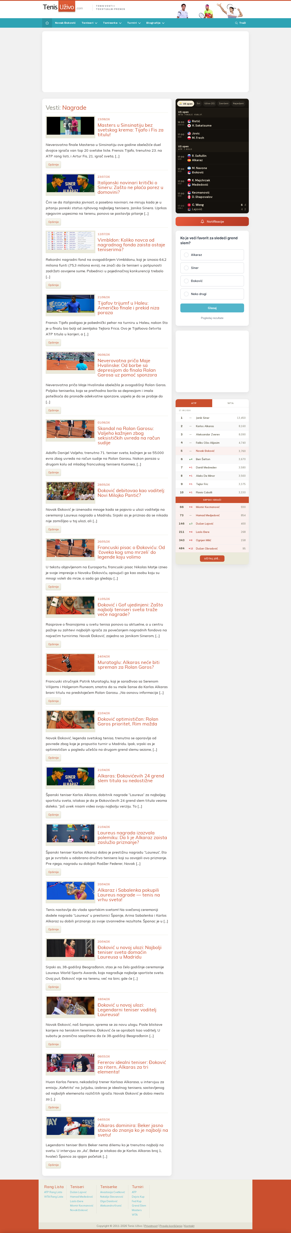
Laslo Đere (76, 1201)
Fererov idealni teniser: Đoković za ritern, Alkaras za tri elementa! (132, 1067)
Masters (137, 1210)
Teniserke (110, 22)
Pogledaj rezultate (212, 318)
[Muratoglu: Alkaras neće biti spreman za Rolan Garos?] (70, 664)
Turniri (132, 22)
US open (187, 103)
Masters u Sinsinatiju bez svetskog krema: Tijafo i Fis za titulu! (131, 129)
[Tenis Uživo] (65, 7)
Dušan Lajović (78, 1192)
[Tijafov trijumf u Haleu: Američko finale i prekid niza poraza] (70, 305)
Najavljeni (238, 103)
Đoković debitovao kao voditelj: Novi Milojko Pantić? (131, 492)
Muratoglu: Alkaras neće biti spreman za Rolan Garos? (129, 664)
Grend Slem (139, 1205)
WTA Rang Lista (53, 1196)
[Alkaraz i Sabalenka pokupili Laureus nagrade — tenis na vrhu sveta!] (70, 892)
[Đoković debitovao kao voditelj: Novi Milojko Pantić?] (70, 492)
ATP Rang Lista (53, 1192)
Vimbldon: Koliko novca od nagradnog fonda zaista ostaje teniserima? (131, 244)
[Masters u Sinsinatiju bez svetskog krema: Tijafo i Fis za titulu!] (70, 127)
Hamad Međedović (81, 1196)
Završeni (223, 103)
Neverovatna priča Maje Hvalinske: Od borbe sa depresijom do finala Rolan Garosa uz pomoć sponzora (127, 367)
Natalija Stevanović (111, 1196)
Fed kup (137, 1201)
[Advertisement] (145, 61)
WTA (230, 403)
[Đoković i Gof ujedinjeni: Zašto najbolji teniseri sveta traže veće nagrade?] (70, 607)
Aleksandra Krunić (111, 1205)
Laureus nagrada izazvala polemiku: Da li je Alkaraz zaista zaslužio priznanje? (132, 837)
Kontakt (189, 1225)
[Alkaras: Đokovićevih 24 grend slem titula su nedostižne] (70, 778)
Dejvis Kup (138, 1196)
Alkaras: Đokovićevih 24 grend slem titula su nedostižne (131, 778)
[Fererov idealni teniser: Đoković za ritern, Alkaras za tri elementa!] (70, 1064)
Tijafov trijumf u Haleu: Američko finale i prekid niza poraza (128, 307)
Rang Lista (54, 1186)
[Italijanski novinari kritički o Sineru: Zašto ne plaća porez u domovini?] (70, 184)
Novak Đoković (65, 22)
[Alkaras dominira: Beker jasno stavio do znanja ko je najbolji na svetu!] (70, 1127)
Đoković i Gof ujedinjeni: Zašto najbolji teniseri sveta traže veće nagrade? (130, 609)
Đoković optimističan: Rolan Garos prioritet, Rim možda (128, 721)
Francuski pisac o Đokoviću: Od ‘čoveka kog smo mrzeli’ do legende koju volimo (131, 552)
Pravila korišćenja (171, 1225)
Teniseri (87, 22)
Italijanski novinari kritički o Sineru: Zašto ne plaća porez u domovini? (130, 187)
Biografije (153, 22)
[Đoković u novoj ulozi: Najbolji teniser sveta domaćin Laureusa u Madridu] (70, 949)
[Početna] (47, 23)
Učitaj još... (212, 558)
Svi (198, 103)
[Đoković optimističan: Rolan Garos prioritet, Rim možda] (70, 721)
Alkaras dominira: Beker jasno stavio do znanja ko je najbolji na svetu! (133, 1130)
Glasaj (212, 308)
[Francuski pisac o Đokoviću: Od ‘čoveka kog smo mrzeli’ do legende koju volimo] (70, 549)
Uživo (209, 103)
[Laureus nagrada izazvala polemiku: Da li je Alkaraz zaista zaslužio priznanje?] (70, 835)
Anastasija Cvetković (112, 1192)
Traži (242, 22)
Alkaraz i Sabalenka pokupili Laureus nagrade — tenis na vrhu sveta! (129, 894)
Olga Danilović (108, 1201)
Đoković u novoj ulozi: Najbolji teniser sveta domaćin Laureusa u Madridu (130, 952)
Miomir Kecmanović (81, 1205)
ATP (194, 403)
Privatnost (151, 1225)
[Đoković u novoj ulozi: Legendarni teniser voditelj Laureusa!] (70, 1007)
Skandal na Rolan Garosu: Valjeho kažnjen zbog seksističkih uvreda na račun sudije (129, 435)
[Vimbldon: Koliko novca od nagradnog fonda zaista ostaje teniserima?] (70, 242)
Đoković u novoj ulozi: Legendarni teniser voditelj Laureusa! (127, 1009)
